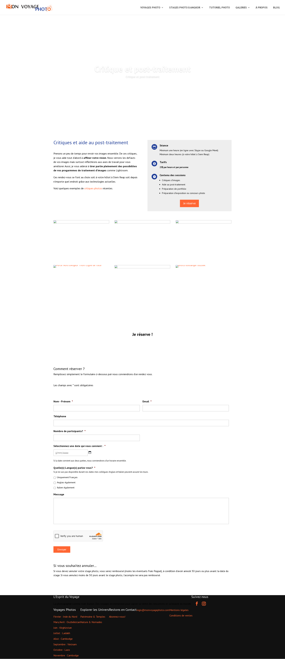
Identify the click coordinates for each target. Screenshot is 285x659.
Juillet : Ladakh (61, 633)
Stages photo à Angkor (184, 7)
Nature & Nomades (91, 622)
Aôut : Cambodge (63, 638)
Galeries (241, 7)
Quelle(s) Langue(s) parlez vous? (74, 467)
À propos (262, 7)
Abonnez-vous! (117, 616)
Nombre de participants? (69, 431)
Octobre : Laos (61, 649)
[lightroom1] (81, 259)
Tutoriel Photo (219, 7)
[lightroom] (203, 259)
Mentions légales (179, 610)
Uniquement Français (67, 477)
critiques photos (93, 188)
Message (58, 494)
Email (147, 401)
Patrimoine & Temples (92, 616)
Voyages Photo (150, 7)
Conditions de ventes (180, 615)
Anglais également (66, 482)
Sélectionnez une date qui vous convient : (79, 446)
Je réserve (189, 203)
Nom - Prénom (63, 401)
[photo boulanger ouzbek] (190, 267)
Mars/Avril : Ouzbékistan (66, 622)
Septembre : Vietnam (65, 644)
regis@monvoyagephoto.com (153, 610)
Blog (276, 7)
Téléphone (59, 416)
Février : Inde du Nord (65, 616)
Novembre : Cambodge (66, 655)
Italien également (65, 487)
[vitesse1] (77, 267)
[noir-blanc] (142, 304)
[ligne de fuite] (142, 259)
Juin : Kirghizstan (62, 627)
